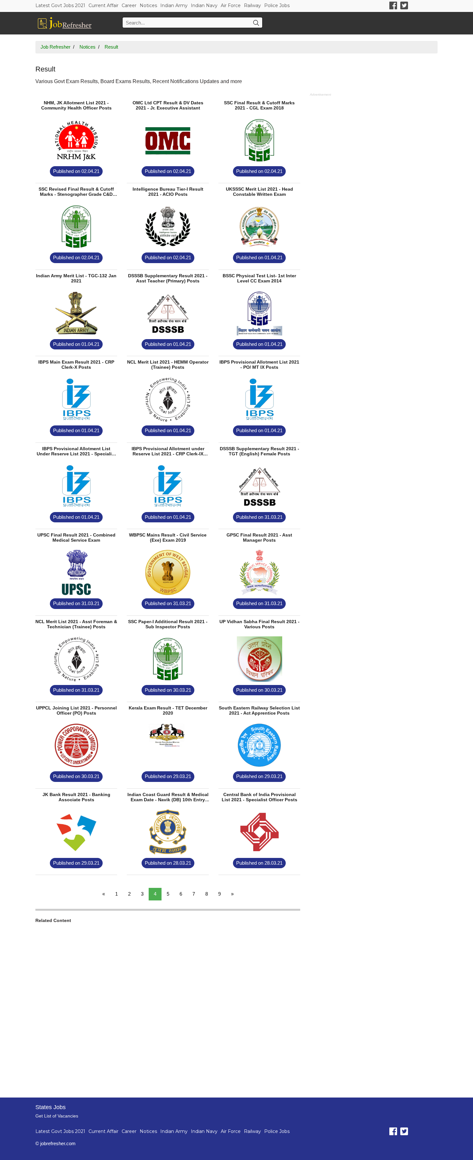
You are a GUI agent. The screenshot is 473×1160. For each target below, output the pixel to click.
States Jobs (50, 1107)
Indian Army (174, 5)
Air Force (231, 5)
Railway (252, 5)
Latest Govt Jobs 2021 (60, 5)
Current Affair (103, 5)
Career (129, 5)
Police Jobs (277, 5)
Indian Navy (204, 5)
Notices (148, 5)
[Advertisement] (167, 1006)
